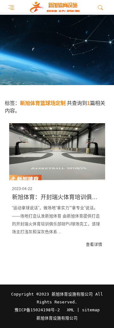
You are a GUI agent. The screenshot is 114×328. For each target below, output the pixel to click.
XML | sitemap (83, 310)
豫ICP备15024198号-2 (37, 310)
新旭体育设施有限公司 (57, 318)
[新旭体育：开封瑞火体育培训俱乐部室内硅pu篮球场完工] (57, 152)
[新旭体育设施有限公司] (54, 7)
